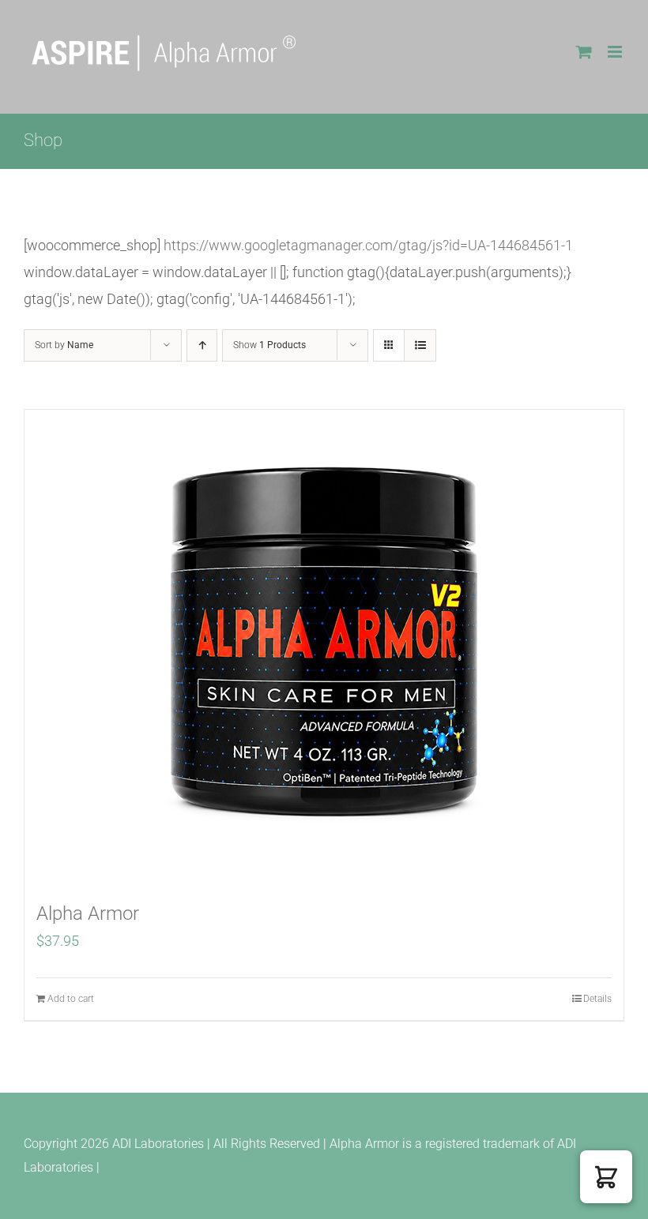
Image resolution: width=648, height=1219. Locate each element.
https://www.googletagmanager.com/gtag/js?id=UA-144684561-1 (368, 245)
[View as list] (420, 345)
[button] (606, 1176)
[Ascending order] (201, 345)
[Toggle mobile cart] (584, 51)
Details (597, 998)
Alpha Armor (87, 913)
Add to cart (70, 998)
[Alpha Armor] (324, 646)
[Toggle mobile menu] (616, 51)
